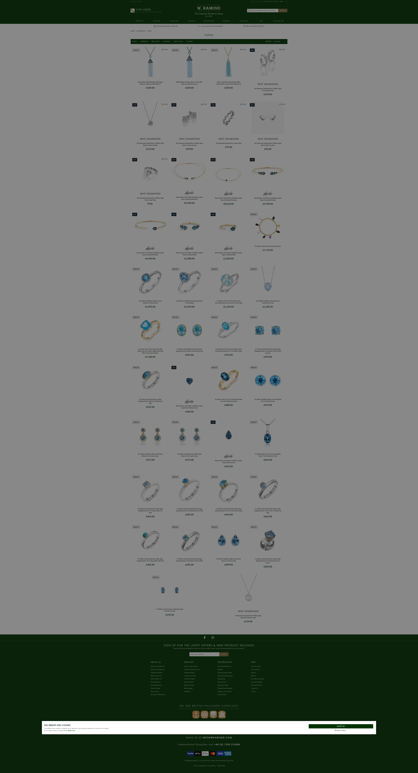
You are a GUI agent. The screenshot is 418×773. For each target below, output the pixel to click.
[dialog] (209, 727)
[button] (341, 730)
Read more (71, 730)
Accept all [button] (341, 726)
